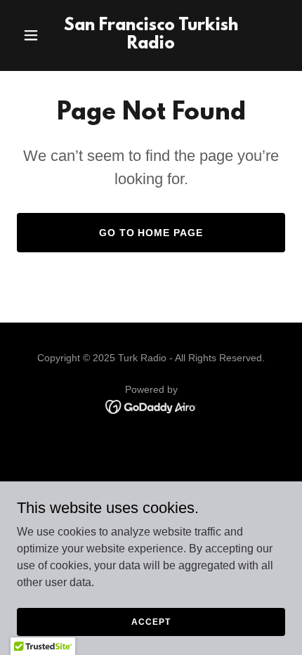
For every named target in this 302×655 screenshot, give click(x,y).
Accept (150, 621)
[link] (151, 45)
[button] (37, 35)
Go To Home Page (151, 232)
